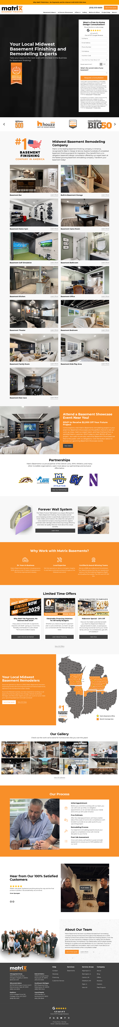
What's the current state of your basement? (91, 69)
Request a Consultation (94, 78)
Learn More (55, 530)
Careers (99, 984)
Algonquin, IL (86, 970)
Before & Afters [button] (94, 12)
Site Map (63, 1022)
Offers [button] (77, 12)
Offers (99, 977)
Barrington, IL (86, 974)
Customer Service (58, 981)
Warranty (55, 974)
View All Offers (59, 646)
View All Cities (22, 702)
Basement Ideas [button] (49, 12)
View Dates (68, 446)
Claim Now (93, 637)
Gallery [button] (84, 12)
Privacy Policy (97, 94)
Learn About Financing (59, 637)
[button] (4, 124)
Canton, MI (85, 977)
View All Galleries (59, 777)
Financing (55, 977)
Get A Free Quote (110, 7)
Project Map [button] (106, 12)
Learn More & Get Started (26, 637)
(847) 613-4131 (19, 977)
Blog (98, 974)
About (99, 970)
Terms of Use (89, 94)
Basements (71, 970)
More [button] (114, 12)
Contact (55, 970)
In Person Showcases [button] (65, 12)
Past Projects (101, 987)
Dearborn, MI (86, 981)
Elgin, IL (84, 984)
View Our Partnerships (59, 490)
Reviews (99, 981)
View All (84, 987)
